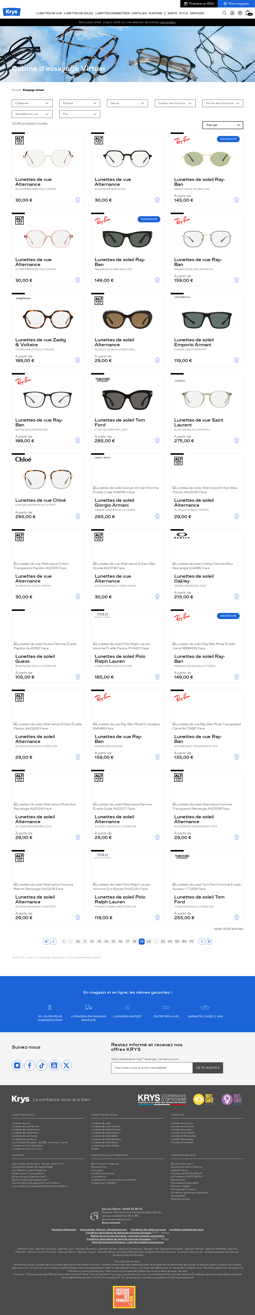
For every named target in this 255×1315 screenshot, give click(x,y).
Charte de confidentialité (184, 1183)
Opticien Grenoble (216, 1248)
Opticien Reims (67, 1252)
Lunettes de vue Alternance (35, 183)
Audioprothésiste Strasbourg (221, 1252)
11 (85, 941)
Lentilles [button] (139, 13)
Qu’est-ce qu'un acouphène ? (28, 1173)
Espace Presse (179, 1170)
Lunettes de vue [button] (49, 13)
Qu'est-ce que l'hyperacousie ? (29, 1176)
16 (120, 941)
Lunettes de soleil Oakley (194, 580)
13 (99, 941)
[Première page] (46, 942)
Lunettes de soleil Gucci (104, 1142)
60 (184, 941)
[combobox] (32, 103)
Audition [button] (155, 13)
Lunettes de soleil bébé (104, 1136)
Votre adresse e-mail (145, 1059)
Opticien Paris (26, 1248)
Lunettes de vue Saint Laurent (198, 424)
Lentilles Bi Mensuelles (183, 1136)
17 (127, 941)
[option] (32, 103)
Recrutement (178, 1179)
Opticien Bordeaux (86, 1248)
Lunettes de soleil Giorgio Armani (115, 504)
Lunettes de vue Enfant (25, 1132)
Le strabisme (98, 1176)
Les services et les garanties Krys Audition (36, 1183)
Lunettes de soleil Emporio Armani (194, 344)
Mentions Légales (181, 1186)
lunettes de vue (44, 1264)
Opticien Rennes (194, 1248)
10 (78, 941)
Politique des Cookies (183, 1189)
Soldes (95, 1149)
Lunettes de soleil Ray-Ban (199, 183)
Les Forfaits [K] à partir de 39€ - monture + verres (40, 1142)
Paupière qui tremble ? (104, 1183)
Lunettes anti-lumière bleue (27, 1145)
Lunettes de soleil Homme (106, 1129)
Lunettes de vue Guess (25, 1136)
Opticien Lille (151, 1248)
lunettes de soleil (63, 1264)
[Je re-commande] (240, 13)
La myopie (97, 1170)
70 (191, 941)
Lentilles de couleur (182, 1129)
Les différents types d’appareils (29, 1170)
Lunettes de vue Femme (25, 1126)
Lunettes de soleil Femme (105, 1126)
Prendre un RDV (201, 3)
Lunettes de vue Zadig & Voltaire (40, 344)
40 (170, 941)
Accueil (16, 90)
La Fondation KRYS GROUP (187, 1176)
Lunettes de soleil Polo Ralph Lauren (120, 660)
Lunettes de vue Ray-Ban (198, 264)
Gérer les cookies (180, 1199)
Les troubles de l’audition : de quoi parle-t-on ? (38, 1163)
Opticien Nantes (108, 1248)
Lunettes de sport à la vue (26, 1149)
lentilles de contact (24, 1264)
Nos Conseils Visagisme (105, 1163)
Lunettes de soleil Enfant (105, 1132)
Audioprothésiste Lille (190, 1252)
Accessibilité (178, 1196)
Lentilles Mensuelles (182, 1139)
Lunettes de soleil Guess (35, 660)
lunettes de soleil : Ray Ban (173, 1271)
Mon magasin (238, 3)
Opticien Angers (86, 1252)
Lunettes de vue (21, 1123)
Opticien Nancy (106, 1252)
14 (106, 941)
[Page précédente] (53, 942)
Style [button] (183, 13)
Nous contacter (111, 1222)
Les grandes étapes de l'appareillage (32, 1167)
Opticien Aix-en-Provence (41, 1252)
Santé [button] (172, 13)
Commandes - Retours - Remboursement (103, 1229)
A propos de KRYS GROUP (186, 1173)
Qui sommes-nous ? (182, 1163)
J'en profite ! (168, 22)
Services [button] (197, 13)
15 (113, 941)
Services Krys (99, 1167)
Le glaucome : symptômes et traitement (113, 1179)
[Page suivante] (202, 942)
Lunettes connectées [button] (112, 13)
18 (134, 941)
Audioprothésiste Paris (130, 1252)
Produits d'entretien (182, 1142)
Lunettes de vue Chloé (40, 501)
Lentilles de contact (182, 1123)
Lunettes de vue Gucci (24, 1139)
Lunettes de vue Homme (26, 1129)
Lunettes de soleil (101, 1123)
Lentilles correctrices (182, 1126)
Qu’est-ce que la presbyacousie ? (30, 1179)
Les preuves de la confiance (186, 1167)
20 (149, 941)
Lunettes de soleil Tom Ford (120, 424)
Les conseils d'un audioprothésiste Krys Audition (40, 1186)
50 (177, 941)
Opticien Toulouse (45, 1248)
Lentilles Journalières (183, 1132)
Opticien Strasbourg (130, 1248)
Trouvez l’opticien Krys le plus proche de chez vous (118, 1274)
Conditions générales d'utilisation (190, 1192)
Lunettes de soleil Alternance (115, 344)
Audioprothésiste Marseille (128, 1255)
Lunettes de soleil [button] (79, 13)
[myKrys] (232, 13)
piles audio (82, 1264)
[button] (247, 12)
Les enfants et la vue (102, 1173)
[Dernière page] (209, 942)
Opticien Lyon (66, 1248)
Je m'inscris (208, 1067)
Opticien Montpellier (171, 1248)
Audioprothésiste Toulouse (160, 1252)
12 (92, 941)
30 (163, 941)
